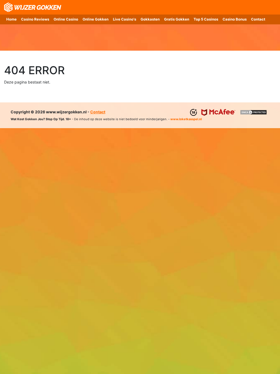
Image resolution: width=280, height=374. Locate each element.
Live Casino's (124, 19)
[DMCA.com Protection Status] (253, 112)
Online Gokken (96, 19)
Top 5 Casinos (206, 19)
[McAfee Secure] (218, 112)
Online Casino (66, 19)
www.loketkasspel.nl (186, 119)
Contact (258, 19)
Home (11, 19)
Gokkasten (150, 19)
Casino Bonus (235, 19)
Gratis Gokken (176, 19)
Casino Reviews (35, 19)
